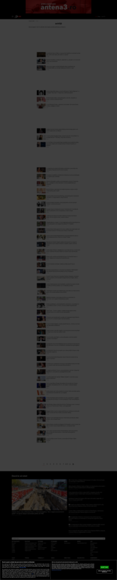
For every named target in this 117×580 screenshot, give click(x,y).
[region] (58, 570)
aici (32, 573)
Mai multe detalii (23, 567)
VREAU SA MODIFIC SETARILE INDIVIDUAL (104, 571)
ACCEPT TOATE (104, 567)
